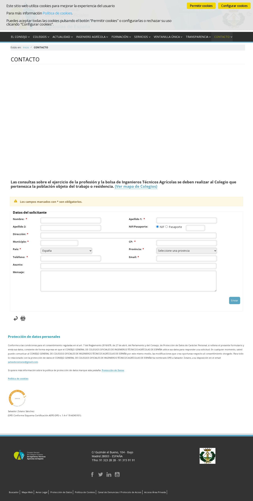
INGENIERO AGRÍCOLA (91, 37)
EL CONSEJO (19, 37)
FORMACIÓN (119, 37)
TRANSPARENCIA (197, 37)
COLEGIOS (40, 37)
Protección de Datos (113, 370)
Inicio (26, 47)
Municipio (19, 241)
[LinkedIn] (109, 476)
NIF (162, 227)
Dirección (19, 234)
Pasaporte (175, 227)
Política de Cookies (85, 492)
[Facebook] (92, 476)
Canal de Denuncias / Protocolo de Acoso (119, 492)
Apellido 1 (135, 219)
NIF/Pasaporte (138, 226)
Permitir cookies (201, 6)
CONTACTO (222, 37)
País (15, 249)
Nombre (18, 219)
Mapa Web (27, 492)
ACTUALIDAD (61, 37)
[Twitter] (100, 476)
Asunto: (18, 264)
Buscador (14, 492)
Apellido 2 (19, 226)
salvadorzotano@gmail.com (23, 362)
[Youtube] (117, 476)
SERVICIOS (141, 37)
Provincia (135, 249)
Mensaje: (19, 272)
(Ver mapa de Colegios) (136, 186)
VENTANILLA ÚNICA (167, 37)
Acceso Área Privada (155, 492)
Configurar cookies (234, 6)
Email (132, 257)
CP (130, 241)
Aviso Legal (41, 492)
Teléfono (18, 257)
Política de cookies (57, 12)
